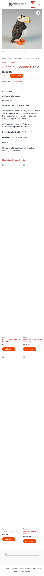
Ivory (19, 58)
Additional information (11, 96)
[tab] (22, 92)
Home (4, 58)
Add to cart (16, 76)
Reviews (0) (7, 100)
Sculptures (12, 58)
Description (7, 92)
